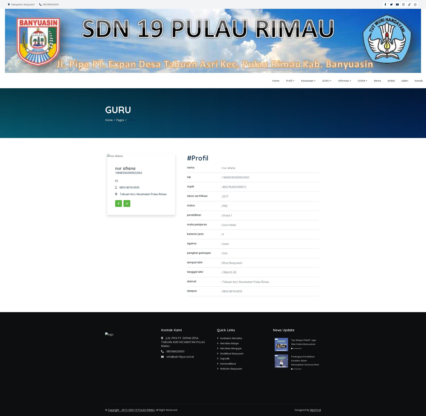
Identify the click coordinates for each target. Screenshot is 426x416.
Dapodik (224, 358)
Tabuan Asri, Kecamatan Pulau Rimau (143, 194)
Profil (289, 80)
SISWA (361, 80)
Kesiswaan (307, 80)
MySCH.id (315, 410)
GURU (325, 80)
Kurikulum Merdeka (231, 338)
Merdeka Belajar (229, 343)
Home (275, 80)
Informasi (343, 80)
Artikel (391, 80)
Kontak (419, 80)
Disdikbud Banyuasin (231, 353)
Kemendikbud (228, 363)
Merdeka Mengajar (231, 348)
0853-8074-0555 (129, 187)
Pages (120, 120)
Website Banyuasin (231, 368)
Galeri (404, 80)
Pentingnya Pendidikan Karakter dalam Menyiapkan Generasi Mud (305, 360)
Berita (377, 80)
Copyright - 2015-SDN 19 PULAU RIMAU (131, 410)
